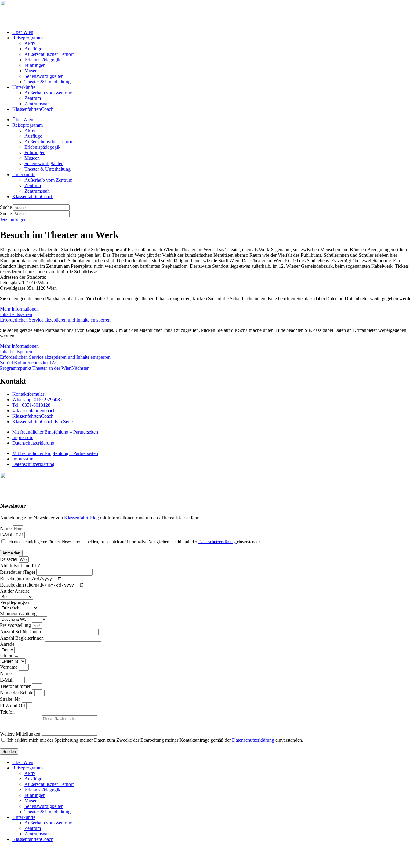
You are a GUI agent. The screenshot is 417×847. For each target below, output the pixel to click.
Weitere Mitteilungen (21, 733)
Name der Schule (17, 692)
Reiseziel (9, 559)
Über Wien (22, 32)
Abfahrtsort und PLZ (21, 565)
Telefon (8, 711)
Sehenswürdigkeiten (43, 76)
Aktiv (29, 43)
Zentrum (32, 98)
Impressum (22, 437)
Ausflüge (33, 48)
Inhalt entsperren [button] (16, 314)
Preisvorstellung (16, 625)
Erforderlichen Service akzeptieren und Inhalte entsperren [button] (55, 319)
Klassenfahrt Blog (81, 517)
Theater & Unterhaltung (47, 81)
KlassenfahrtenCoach (32, 109)
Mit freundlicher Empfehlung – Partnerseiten (55, 431)
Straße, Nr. (11, 699)
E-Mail (7, 534)
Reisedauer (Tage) (18, 572)
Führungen (34, 65)
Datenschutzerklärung (33, 442)
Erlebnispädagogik (42, 59)
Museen (32, 70)
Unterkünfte (23, 87)
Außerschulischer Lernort (49, 54)
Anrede (7, 644)
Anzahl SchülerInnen (21, 631)
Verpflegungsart (15, 602)
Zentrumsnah (37, 103)
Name (6, 528)
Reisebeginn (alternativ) (23, 584)
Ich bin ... (9, 655)
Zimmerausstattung (18, 613)
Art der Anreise (15, 591)
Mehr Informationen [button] (19, 308)
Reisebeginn (12, 578)
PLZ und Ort (13, 705)
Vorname (9, 667)
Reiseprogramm (27, 37)
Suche (6, 207)
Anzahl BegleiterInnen (22, 638)
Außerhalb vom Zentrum (48, 92)
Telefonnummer (16, 686)
